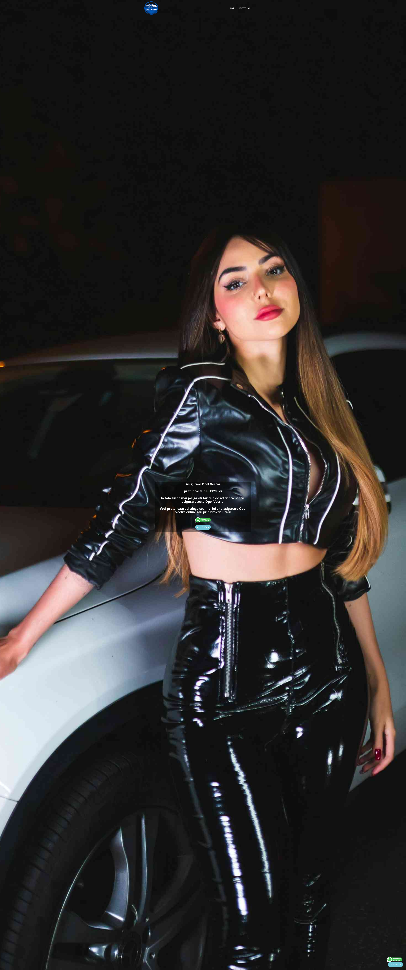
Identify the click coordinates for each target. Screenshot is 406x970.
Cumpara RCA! (244, 8)
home (232, 8)
